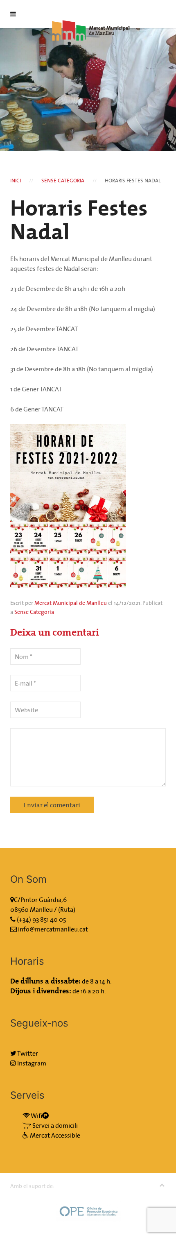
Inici (15, 180)
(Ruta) (66, 909)
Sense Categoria (62, 180)
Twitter (27, 1053)
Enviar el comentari (52, 805)
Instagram (31, 1063)
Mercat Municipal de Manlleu (70, 602)
